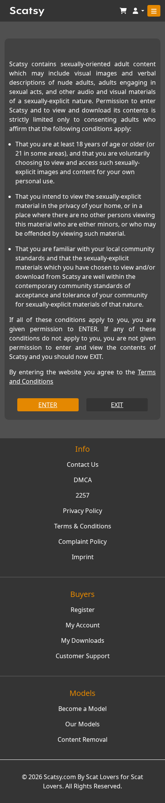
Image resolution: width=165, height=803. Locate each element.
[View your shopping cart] (123, 11)
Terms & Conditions (82, 526)
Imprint (83, 557)
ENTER (47, 405)
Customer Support (83, 656)
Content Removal (82, 739)
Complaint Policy (82, 541)
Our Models (82, 724)
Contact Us (83, 464)
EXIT (117, 405)
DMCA (83, 480)
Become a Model (82, 708)
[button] (138, 11)
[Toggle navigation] (153, 11)
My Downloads (82, 640)
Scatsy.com (60, 777)
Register (83, 609)
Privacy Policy (82, 510)
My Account (83, 625)
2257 (82, 495)
